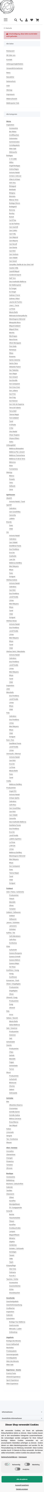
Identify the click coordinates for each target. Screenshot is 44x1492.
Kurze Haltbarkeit (12, 1344)
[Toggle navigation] (6, 19)
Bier (7, 1101)
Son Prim (12, 394)
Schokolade (10, 1042)
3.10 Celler (13, 159)
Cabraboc (12, 508)
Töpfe (11, 1262)
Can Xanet (13, 261)
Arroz (11, 1014)
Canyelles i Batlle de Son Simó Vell (21, 264)
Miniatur (12, 1238)
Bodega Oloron (14, 203)
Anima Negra (14, 169)
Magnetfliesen (14, 1235)
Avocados (10, 1151)
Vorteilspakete (14, 145)
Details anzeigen (22, 1489)
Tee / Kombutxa (12, 1139)
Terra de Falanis (15, 408)
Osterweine (13, 138)
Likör (8, 689)
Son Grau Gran (14, 387)
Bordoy (11, 213)
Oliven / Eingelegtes (13, 984)
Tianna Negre (14, 414)
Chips (11, 1052)
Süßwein (12, 486)
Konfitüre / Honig (12, 970)
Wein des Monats (12, 1361)
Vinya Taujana (14, 435)
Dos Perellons (14, 549)
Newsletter (10, 77)
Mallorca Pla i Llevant (17, 452)
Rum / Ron (10, 740)
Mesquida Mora (15, 322)
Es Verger (12, 292)
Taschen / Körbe (12, 1279)
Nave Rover (13, 339)
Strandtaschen (14, 1293)
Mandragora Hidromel (17, 319)
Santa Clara (13, 363)
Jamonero (13, 926)
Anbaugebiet (11, 445)
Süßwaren (13, 919)
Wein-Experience (12, 1383)
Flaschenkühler (14, 1218)
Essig (11, 1004)
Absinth (9, 498)
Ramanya (12, 350)
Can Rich (12, 251)
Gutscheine (10, 1318)
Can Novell (13, 244)
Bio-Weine (12, 132)
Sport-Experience (12, 1380)
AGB (8, 86)
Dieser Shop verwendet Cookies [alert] (22, 1424)
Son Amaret (13, 377)
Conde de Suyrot (15, 275)
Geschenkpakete (12, 1301)
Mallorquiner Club (12, 103)
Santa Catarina (14, 360)
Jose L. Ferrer (14, 305)
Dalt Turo (12, 278)
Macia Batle (13, 312)
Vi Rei (11, 428)
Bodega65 (13, 207)
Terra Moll (12, 411)
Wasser (9, 1142)
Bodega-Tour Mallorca (17, 1322)
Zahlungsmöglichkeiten (14, 64)
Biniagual (12, 186)
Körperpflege (11, 1265)
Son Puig (12, 397)
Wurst (8, 1072)
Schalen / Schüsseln (16, 1248)
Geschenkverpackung (14, 1305)
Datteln (11, 1055)
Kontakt (9, 60)
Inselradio (12, 556)
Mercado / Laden (15, 1329)
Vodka (8, 781)
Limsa (11, 600)
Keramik (9, 1211)
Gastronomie (14, 1325)
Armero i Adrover (15, 176)
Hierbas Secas (11, 621)
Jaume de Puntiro (15, 302)
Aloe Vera (12, 1269)
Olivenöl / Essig (11, 997)
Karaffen (12, 1201)
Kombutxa (13, 943)
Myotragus (13, 336)
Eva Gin (12, 553)
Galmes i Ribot (14, 299)
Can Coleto (13, 230)
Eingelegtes (13, 991)
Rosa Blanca (13, 1122)
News (8, 73)
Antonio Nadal (14, 172)
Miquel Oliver (13, 329)
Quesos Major (14, 963)
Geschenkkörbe (14, 1286)
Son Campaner (14, 384)
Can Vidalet (13, 258)
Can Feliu (12, 234)
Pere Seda (12, 346)
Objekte (12, 1242)
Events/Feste (11, 1373)
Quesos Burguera (15, 953)
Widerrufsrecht (11, 99)
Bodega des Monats (13, 1341)
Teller (11, 1259)
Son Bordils (13, 380)
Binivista (12, 196)
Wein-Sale (12, 149)
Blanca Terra (13, 200)
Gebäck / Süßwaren (13, 912)
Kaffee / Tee (10, 933)
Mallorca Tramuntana (17, 455)
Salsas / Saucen (12, 1018)
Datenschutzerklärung (9, 1457)
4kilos (11, 162)
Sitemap (9, 90)
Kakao (8, 1129)
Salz (10, 1038)
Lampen (12, 1231)
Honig (11, 974)
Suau (11, 525)
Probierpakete (11, 1351)
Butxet (11, 217)
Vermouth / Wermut (13, 754)
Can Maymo (13, 241)
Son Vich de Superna (16, 404)
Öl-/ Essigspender (15, 1207)
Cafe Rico (12, 805)
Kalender (9, 1187)
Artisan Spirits (14, 798)
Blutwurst (12, 1083)
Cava (11, 489)
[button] (26, 20)
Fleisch (11, 899)
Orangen (9, 1158)
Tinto (11, 483)
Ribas (11, 353)
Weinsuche (13, 152)
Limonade (10, 1132)
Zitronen (9, 1168)
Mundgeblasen (14, 1204)
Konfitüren (13, 977)
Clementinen (10, 1154)
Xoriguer (12, 576)
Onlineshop (13, 1332)
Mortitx (11, 333)
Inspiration (10, 125)
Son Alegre (13, 373)
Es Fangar (13, 288)
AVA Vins (12, 183)
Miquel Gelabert (15, 326)
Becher (11, 1214)
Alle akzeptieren (22, 1479)
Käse (8, 946)
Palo (8, 713)
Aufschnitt (13, 950)
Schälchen (13, 1245)
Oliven (11, 905)
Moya (11, 570)
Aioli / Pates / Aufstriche (15, 892)
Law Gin (12, 559)
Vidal (11, 529)
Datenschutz (11, 81)
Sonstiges (12, 1252)
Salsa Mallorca (14, 1025)
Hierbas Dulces (11, 580)
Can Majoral (13, 237)
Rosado (12, 479)
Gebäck (12, 916)
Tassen (11, 1255)
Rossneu (12, 356)
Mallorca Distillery (15, 563)
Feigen (11, 1062)
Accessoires (13, 128)
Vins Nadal (13, 431)
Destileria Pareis (15, 825)
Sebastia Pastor (15, 367)
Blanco (11, 476)
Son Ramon (13, 401)
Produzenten (11, 788)
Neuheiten (10, 1348)
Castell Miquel (14, 271)
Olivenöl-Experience (13, 1377)
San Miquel (13, 1125)
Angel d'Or (13, 791)
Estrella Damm (14, 1112)
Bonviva (12, 210)
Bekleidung (10, 1180)
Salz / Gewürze (11, 1028)
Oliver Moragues (15, 343)
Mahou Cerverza (15, 1119)
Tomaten (12, 909)
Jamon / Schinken (12, 922)
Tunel (11, 421)
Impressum (10, 94)
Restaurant (10, 51)
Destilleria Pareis (15, 546)
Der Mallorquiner (15, 285)
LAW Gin (12, 846)
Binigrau (12, 193)
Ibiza (11, 465)
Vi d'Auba (12, 425)
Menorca (12, 462)
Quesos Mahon (14, 960)
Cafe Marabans (14, 936)
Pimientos (10, 1161)
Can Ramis (13, 247)
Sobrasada (13, 1093)
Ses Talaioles (13, 370)
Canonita (12, 515)
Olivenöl (12, 1008)
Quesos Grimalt (14, 956)
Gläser (11, 1197)
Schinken (12, 929)
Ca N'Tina (12, 220)
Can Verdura (13, 254)
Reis (7, 1011)
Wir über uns (10, 55)
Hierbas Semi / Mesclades (15, 651)
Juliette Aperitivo (15, 839)
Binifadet (12, 189)
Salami (11, 1089)
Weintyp (9, 472)
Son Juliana (13, 391)
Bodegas (9, 155)
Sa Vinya (12, 967)
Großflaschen (14, 135)
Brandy (9, 522)
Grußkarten (10, 1308)
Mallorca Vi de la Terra (17, 459)
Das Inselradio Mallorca (17, 281)
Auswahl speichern (22, 1485)
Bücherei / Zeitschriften (14, 1184)
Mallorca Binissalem (16, 448)
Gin (7, 532)
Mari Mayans (14, 566)
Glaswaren (10, 1194)
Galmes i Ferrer (14, 295)
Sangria (9, 1136)
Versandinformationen (14, 68)
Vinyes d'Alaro (14, 438)
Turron (11, 1069)
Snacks (9, 1045)
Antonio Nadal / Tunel (17, 501)
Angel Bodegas (14, 166)
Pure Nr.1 (12, 1276)
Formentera (13, 469)
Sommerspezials (12, 1354)
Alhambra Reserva (16, 1105)
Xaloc (11, 442)
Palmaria (12, 1272)
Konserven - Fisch (12, 980)
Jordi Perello (13, 597)
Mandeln (12, 902)
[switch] (7, 1464)
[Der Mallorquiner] (10, 7)
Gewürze (12, 1035)
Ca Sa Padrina (14, 224)
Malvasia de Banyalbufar (18, 316)
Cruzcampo (13, 1108)
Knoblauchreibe (15, 1228)
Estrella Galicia (14, 1115)
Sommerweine (14, 142)
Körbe (11, 1289)
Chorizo (12, 1086)
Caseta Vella (13, 268)
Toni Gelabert (14, 418)
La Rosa (12, 309)
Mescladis (10, 692)
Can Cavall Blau (15, 512)
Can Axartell (13, 227)
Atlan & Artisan (14, 179)
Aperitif (9, 505)
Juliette (12, 518)
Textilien (9, 1190)
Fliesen (11, 1221)
